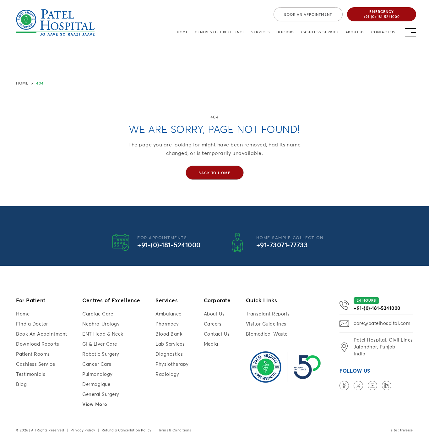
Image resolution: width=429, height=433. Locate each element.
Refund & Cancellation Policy (126, 430)
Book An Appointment (41, 334)
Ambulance (168, 314)
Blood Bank (168, 334)
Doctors (285, 32)
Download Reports (37, 344)
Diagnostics (169, 354)
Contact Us (383, 32)
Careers (213, 324)
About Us (355, 32)
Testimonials (30, 374)
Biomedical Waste (267, 334)
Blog (21, 384)
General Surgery (100, 394)
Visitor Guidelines (266, 324)
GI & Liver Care (99, 344)
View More (94, 404)
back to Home (214, 173)
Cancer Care (96, 364)
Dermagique (96, 384)
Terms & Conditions (174, 430)
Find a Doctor (32, 324)
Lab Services (170, 344)
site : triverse (402, 430)
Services (260, 32)
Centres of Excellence (220, 32)
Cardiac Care (97, 314)
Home (182, 32)
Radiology (167, 374)
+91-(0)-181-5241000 (169, 245)
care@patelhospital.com (382, 323)
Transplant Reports (268, 314)
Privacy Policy (83, 430)
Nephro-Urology (101, 324)
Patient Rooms (33, 354)
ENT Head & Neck (102, 334)
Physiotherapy (172, 364)
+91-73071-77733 (282, 245)
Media (211, 344)
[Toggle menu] (410, 30)
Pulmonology (97, 374)
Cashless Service (320, 32)
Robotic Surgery (100, 354)
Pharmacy (167, 324)
